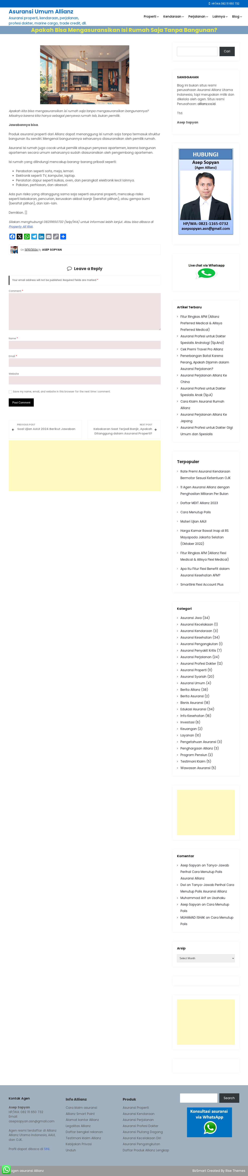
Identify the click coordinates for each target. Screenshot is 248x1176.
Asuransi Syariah (193, 676)
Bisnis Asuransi (191, 703)
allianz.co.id (207, 104)
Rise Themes (235, 1171)
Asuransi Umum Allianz (41, 11)
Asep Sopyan (190, 865)
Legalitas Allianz (78, 1126)
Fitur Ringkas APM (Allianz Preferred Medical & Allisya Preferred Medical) (201, 323)
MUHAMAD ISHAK (192, 917)
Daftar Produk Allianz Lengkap (146, 1150)
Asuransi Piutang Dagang (143, 1132)
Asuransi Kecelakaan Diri (142, 1138)
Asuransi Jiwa (191, 618)
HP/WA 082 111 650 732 (225, 3)
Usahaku (218, 898)
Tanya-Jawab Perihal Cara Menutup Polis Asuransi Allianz (204, 872)
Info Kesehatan (192, 716)
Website (14, 374)
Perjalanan (196, 16)
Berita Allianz (190, 690)
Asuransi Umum (192, 683)
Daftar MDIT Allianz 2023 (199, 503)
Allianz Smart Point (80, 1114)
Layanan (187, 735)
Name (13, 338)
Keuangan (188, 729)
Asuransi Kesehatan (196, 637)
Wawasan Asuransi (195, 768)
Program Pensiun (193, 755)
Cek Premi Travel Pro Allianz (201, 349)
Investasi (187, 722)
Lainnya (219, 16)
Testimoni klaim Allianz (83, 1138)
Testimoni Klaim (193, 761)
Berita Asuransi (192, 696)
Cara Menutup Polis (195, 512)
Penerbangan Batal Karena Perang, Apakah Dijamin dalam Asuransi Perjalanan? (204, 362)
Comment (16, 291)
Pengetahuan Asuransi (198, 742)
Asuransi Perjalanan (196, 657)
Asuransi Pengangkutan (199, 644)
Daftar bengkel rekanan (84, 1132)
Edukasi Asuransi (193, 709)
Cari (227, 51)
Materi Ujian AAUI (193, 521)
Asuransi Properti (193, 670)
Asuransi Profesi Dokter (198, 663)
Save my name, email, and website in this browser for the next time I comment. (62, 391)
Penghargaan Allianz (196, 748)
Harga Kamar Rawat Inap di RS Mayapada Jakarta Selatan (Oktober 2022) (204, 537)
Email (13, 356)
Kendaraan (172, 16)
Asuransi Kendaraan (196, 631)
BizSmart (199, 1171)
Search (229, 1098)
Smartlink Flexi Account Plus (201, 584)
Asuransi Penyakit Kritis (198, 650)
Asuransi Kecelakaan (196, 624)
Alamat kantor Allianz (82, 1120)
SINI (46, 1149)
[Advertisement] (85, 465)
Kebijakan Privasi (79, 1144)
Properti (150, 16)
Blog (235, 16)
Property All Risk (21, 226)
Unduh (71, 1150)
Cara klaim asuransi (81, 1107)
